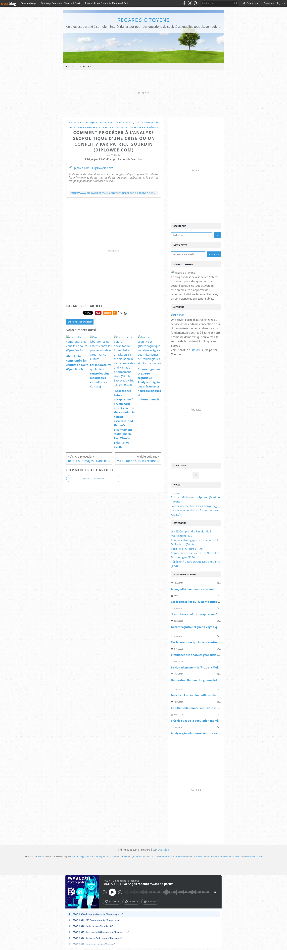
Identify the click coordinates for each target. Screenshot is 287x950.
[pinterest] (195, 3)
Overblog (163, 850)
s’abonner (114, 902)
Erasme (175, 493)
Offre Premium (199, 856)
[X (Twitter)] (190, 3)
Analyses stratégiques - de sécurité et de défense (100, 122)
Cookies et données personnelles (225, 856)
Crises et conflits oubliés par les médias (130, 127)
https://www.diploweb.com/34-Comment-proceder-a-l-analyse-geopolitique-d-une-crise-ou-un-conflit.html (114, 193)
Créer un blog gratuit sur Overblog (86, 856)
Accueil (70, 66)
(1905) (187, 549)
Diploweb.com (102, 168)
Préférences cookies (253, 856)
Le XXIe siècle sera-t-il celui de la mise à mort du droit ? (207, 708)
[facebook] (184, 3)
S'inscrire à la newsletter (80, 321)
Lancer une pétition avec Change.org (194, 506)
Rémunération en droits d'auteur (174, 856)
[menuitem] (70, 66)
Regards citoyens (143, 19)
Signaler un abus (138, 856)
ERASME (196, 350)
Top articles (110, 856)
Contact (85, 66)
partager (133, 902)
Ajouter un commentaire (93, 478)
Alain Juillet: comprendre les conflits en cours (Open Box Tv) (210, 589)
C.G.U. (153, 856)
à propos (152, 902)
